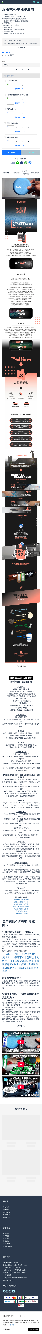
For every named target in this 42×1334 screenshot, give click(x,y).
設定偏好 (6, 1329)
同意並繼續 (34, 1329)
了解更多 (11, 1325)
